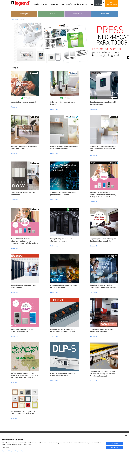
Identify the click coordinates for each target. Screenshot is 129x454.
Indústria (51, 14)
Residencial (78, 14)
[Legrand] (20, 3)
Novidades (44, 4)
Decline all (114, 447)
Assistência (77, 4)
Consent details (7, 451)
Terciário (105, 14)
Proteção (24, 14)
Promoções (35, 4)
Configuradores (87, 4)
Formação (68, 4)
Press (62, 4)
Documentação (53, 4)
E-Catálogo (98, 4)
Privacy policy (19, 451)
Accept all (114, 443)
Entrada (15, 19)
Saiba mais (14, 107)
